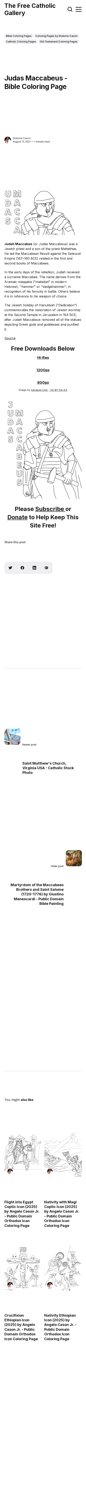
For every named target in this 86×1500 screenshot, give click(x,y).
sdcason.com (39, 389)
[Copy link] (46, 568)
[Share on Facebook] (22, 568)
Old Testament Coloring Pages (58, 41)
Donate (17, 517)
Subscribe (50, 508)
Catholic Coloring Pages (21, 41)
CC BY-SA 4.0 (58, 389)
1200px (43, 370)
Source (10, 338)
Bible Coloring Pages (19, 35)
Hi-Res (43, 357)
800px (43, 382)
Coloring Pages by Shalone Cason (56, 35)
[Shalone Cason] (7, 140)
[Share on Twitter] (10, 568)
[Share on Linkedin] (34, 568)
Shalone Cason (22, 138)
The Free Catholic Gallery (30, 9)
